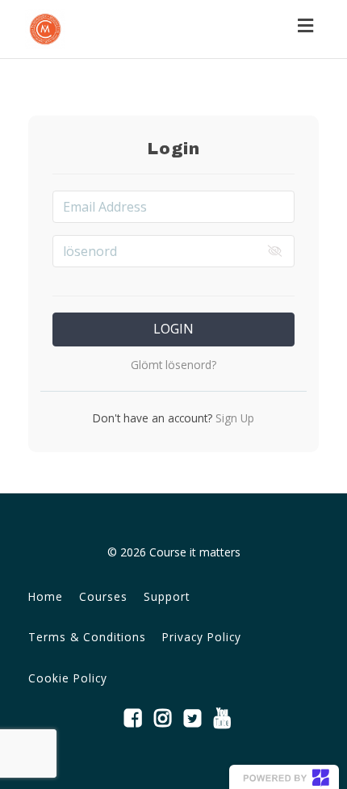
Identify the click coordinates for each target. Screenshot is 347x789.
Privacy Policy (201, 636)
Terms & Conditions (87, 636)
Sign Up (233, 418)
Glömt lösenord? (173, 364)
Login (173, 329)
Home (45, 596)
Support (167, 596)
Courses (103, 596)
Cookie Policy (67, 678)
